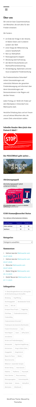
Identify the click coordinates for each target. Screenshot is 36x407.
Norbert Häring (9, 368)
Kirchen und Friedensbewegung (13, 340)
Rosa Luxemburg (21, 375)
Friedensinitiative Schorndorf (13, 321)
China (6, 306)
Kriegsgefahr (8, 352)
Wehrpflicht (25, 383)
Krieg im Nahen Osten (21, 348)
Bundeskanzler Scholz (24, 302)
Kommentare (8, 348)
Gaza (22, 329)
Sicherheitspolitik (23, 379)
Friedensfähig (8, 317)
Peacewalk (25, 372)
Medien (20, 356)
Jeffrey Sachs (25, 333)
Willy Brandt (17, 387)
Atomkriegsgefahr (10, 302)
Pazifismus (16, 372)
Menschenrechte (9, 360)
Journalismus (8, 337)
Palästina (7, 372)
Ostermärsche (20, 368)
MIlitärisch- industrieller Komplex (14, 364)
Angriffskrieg (17, 298)
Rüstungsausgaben (10, 379)
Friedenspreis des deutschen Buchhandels (16, 325)
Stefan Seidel (8, 383)
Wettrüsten (8, 387)
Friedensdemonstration (20, 313)
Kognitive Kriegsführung (21, 344)
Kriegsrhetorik (19, 352)
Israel (17, 333)
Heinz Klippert (9, 333)
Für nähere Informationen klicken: (15, 218)
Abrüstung (8, 298)
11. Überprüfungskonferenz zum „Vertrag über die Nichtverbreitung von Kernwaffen (18, 293)
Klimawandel (8, 344)
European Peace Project (11, 309)
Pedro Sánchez (9, 375)
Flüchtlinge (8, 313)
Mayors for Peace (10, 356)
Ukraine (17, 383)
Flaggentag (24, 309)
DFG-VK (13, 306)
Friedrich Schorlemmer (11, 329)
